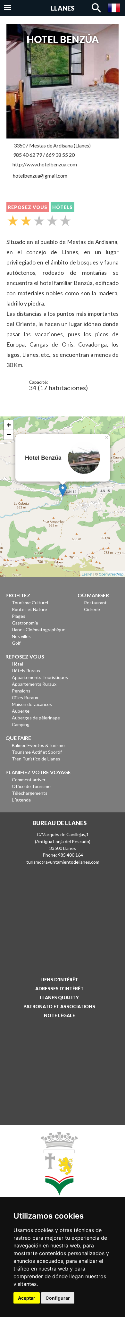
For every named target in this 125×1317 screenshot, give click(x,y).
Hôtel (17, 664)
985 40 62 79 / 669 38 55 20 (44, 155)
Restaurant (95, 602)
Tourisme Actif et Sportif (37, 752)
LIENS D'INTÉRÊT (59, 979)
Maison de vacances (32, 704)
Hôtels (62, 207)
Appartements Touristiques (40, 677)
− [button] (9, 435)
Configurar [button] (58, 1298)
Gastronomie (25, 622)
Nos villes (21, 636)
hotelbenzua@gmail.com (40, 175)
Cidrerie (92, 609)
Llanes (63, 8)
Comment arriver (29, 779)
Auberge (20, 711)
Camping (20, 724)
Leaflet (87, 573)
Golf (16, 643)
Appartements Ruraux (34, 684)
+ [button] (9, 425)
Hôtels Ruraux (26, 670)
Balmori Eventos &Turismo (38, 745)
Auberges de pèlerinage (36, 717)
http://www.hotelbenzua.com (45, 164)
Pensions (21, 690)
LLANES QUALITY (59, 997)
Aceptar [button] (26, 1298)
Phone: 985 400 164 (63, 855)
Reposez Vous (27, 207)
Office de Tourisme (31, 786)
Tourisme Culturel (30, 602)
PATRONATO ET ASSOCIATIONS (59, 1006)
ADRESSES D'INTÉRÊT (59, 988)
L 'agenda (21, 799)
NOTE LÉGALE (59, 1015)
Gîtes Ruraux (25, 697)
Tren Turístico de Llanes (36, 758)
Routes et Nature (29, 609)
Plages (18, 616)
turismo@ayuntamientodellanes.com (62, 862)
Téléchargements (29, 793)
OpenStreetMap (111, 573)
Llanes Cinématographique (38, 629)
